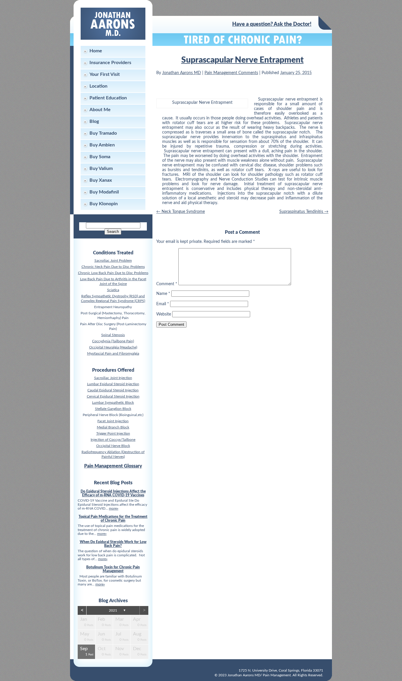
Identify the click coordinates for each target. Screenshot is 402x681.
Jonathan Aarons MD (181, 73)
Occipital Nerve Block (113, 446)
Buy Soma (99, 156)
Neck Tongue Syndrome (180, 212)
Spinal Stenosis (113, 335)
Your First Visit (104, 74)
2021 (113, 610)
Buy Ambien (102, 145)
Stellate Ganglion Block (113, 408)
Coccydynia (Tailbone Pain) (113, 341)
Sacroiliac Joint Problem (113, 260)
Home (95, 51)
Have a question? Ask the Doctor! (271, 24)
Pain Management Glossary (113, 466)
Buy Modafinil (104, 192)
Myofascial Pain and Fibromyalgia (113, 353)
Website (163, 314)
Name (163, 294)
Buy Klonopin (103, 203)
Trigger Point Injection (113, 433)
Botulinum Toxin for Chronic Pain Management (113, 569)
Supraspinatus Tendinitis (303, 212)
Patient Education (108, 98)
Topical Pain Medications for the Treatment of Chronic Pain (113, 518)
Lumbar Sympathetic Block (113, 402)
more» (113, 508)
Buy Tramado (103, 133)
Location (98, 86)
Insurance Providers (110, 62)
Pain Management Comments (231, 73)
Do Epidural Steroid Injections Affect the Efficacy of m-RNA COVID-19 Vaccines (113, 493)
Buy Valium (101, 168)
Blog (94, 121)
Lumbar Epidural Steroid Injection (113, 384)
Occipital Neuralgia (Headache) (113, 347)
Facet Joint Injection (113, 421)
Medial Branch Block (113, 427)
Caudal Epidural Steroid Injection (113, 390)
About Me (100, 109)
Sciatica (113, 290)
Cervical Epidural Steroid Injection (113, 396)
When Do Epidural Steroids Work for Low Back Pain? (113, 544)
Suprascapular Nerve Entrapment (242, 60)
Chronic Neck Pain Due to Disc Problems (113, 266)
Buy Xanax (100, 180)
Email (162, 304)
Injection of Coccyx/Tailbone (113, 439)
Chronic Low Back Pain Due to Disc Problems (113, 273)
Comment (166, 284)
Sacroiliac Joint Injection (113, 378)
